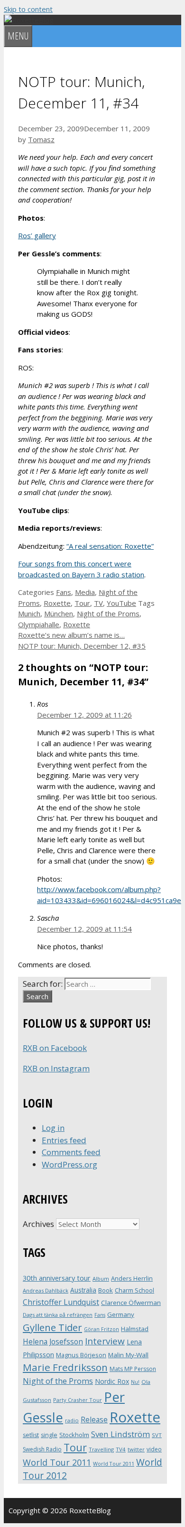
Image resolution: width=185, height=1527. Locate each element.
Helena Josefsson (53, 1341)
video (154, 1449)
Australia (83, 1289)
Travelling (101, 1449)
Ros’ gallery (37, 235)
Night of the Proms (108, 613)
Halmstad (134, 1328)
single (49, 1435)
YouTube (121, 603)
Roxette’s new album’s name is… (71, 635)
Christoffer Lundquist (61, 1302)
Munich (29, 613)
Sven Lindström (120, 1434)
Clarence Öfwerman (131, 1302)
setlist (31, 1435)
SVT (157, 1435)
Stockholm (74, 1434)
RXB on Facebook (55, 1047)
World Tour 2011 (57, 1462)
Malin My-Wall (128, 1355)
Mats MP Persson (133, 1369)
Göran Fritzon (101, 1328)
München (58, 613)
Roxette (57, 603)
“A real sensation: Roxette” (110, 546)
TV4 (121, 1449)
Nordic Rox (112, 1381)
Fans (63, 592)
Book (105, 1290)
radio (72, 1420)
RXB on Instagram (56, 1068)
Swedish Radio (42, 1449)
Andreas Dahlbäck (45, 1290)
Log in (53, 1127)
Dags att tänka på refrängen (57, 1314)
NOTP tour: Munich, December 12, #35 (82, 646)
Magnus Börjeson (81, 1355)
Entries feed (64, 1140)
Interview (105, 1341)
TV (98, 603)
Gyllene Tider (52, 1327)
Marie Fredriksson (65, 1367)
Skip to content (28, 9)
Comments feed (71, 1152)
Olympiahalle (38, 624)
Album (100, 1278)
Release (94, 1420)
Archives (38, 1223)
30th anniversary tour (57, 1278)
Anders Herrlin (132, 1278)
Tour (82, 603)
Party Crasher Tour (77, 1399)
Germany (120, 1314)
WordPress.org (69, 1164)
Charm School (134, 1290)
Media (85, 592)
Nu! (135, 1382)
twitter (136, 1449)
